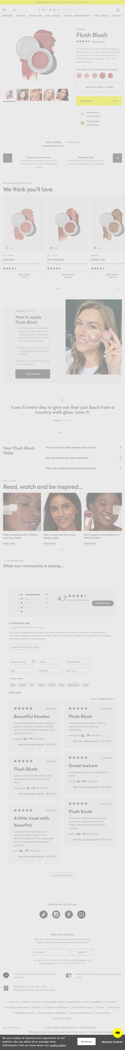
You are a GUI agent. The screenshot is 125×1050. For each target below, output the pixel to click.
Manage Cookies (112, 1041)
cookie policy (58, 1045)
